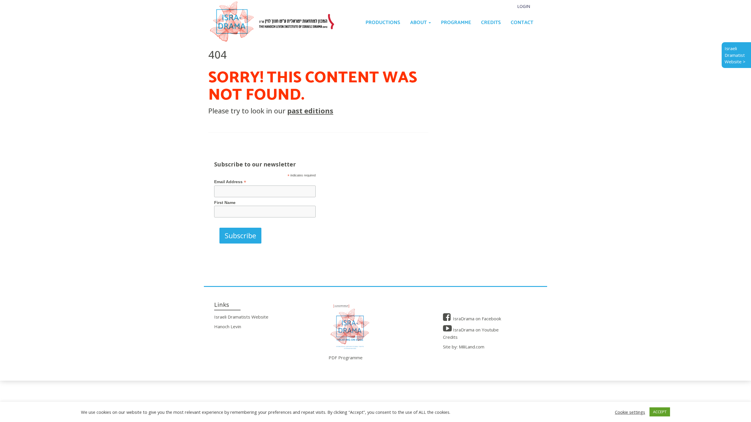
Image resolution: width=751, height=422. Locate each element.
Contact (522, 22)
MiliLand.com (471, 347)
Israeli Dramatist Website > (735, 54)
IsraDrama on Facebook (476, 318)
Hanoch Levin (227, 326)
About (419, 22)
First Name (225, 202)
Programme (456, 22)
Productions (383, 22)
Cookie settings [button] (630, 412)
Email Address (230, 182)
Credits (491, 22)
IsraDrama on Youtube (475, 330)
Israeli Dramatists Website (241, 317)
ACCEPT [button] (660, 411)
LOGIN (523, 6)
